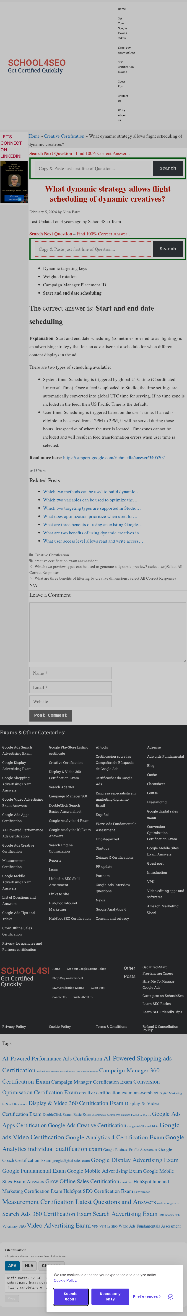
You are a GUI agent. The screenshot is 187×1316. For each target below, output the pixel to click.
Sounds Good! (71, 1297)
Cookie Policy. (65, 1280)
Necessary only (110, 1297)
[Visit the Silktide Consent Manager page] (170, 1296)
